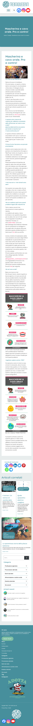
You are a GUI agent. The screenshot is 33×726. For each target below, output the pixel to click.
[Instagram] (23, 10)
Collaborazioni (5, 646)
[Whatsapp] (7, 470)
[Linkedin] (15, 465)
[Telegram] (11, 470)
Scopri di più (7, 639)
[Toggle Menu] (8, 10)
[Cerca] (26, 558)
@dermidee (11, 222)
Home (5, 35)
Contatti (3, 648)
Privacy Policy (4, 707)
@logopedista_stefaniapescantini (16, 259)
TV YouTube (4, 653)
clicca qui (17, 114)
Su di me (3, 643)
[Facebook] (19, 10)
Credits (9, 707)
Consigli (9, 35)
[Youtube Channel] (28, 10)
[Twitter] (19, 465)
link (14, 232)
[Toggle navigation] (3, 10)
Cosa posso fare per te (7, 650)
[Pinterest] (24, 465)
